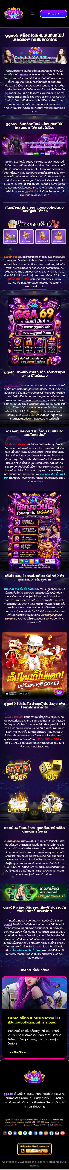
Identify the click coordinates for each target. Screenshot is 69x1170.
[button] (33, 14)
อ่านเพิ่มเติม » (16, 1052)
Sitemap (34, 1165)
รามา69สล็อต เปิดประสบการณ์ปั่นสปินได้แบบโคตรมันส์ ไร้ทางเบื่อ (33, 1020)
